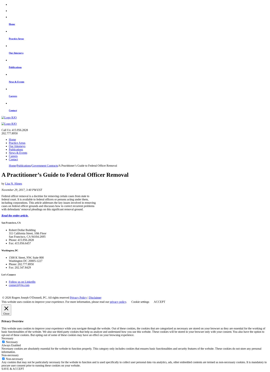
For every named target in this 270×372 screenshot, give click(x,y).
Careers (13, 156)
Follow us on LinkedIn (22, 281)
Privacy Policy (78, 297)
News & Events (18, 152)
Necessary (12, 342)
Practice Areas (17, 142)
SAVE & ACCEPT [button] (12, 368)
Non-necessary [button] (10, 355)
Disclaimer (95, 297)
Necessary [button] (7, 338)
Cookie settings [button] (140, 301)
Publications (16, 149)
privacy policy (118, 301)
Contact (13, 159)
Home (12, 139)
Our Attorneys (17, 146)
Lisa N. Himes (13, 183)
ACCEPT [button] (159, 301)
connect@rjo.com (19, 285)
